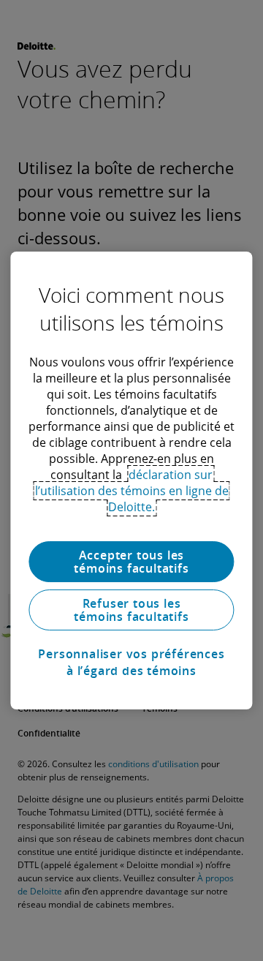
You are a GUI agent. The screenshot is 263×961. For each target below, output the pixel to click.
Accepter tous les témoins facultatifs (131, 561)
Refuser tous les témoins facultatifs (131, 610)
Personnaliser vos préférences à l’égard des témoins (131, 662)
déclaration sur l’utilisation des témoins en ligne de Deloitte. (132, 491)
